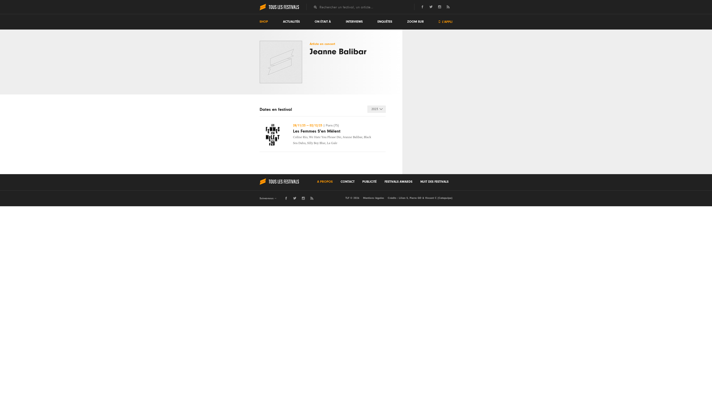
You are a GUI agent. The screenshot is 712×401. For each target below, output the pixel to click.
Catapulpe (445, 198)
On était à (323, 21)
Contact (348, 181)
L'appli (445, 22)
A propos (325, 181)
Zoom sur (415, 21)
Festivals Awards (398, 181)
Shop (264, 21)
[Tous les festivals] (279, 10)
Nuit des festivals (434, 181)
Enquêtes (385, 21)
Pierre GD (415, 198)
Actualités (291, 21)
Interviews (354, 21)
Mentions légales (373, 198)
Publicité (369, 181)
